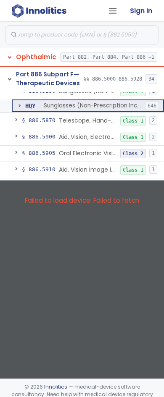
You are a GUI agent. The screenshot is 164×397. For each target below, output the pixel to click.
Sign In (141, 11)
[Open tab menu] (113, 11)
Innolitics (55, 386)
